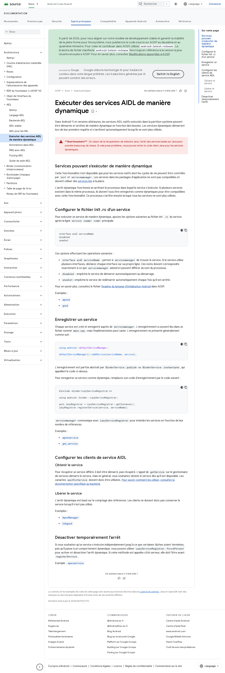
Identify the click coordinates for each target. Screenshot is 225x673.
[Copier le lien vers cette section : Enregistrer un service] (100, 320)
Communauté (80, 666)
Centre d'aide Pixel (175, 625)
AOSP (58, 90)
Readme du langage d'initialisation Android (126, 286)
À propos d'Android (58, 666)
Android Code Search (59, 3)
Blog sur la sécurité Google (121, 636)
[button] (19, 52)
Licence (118, 666)
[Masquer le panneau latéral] (39, 667)
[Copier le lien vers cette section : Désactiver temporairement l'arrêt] (123, 538)
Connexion (215, 3)
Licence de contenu (149, 591)
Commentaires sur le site (168, 666)
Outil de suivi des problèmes (180, 647)
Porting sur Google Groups (121, 652)
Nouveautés (11, 21)
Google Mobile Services (178, 636)
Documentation (16, 13)
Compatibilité (108, 21)
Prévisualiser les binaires (60, 636)
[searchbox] (22, 32)
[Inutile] (185, 90)
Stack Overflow (174, 641)
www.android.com (176, 631)
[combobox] (153, 4)
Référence (185, 21)
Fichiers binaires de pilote (61, 647)
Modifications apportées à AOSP (149, 54)
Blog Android (114, 631)
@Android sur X (115, 620)
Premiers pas (35, 21)
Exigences (53, 625)
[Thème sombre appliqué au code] (182, 230)
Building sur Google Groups (121, 647)
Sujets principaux (81, 21)
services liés (85, 181)
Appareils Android (135, 21)
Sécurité (57, 21)
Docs (31, 3)
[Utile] (180, 90)
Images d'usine (56, 641)
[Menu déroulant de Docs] (38, 4)
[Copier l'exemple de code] (186, 230)
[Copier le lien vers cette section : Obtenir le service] (86, 465)
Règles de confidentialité (138, 666)
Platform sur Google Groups (121, 641)
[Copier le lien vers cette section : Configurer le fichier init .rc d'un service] (133, 210)
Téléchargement (57, 631)
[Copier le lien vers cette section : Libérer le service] (85, 494)
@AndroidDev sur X (117, 625)
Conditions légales (100, 666)
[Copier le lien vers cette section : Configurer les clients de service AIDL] (129, 458)
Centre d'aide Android (177, 620)
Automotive (162, 21)
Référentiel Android (58, 620)
